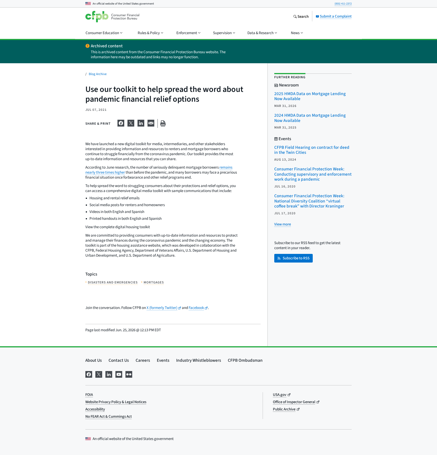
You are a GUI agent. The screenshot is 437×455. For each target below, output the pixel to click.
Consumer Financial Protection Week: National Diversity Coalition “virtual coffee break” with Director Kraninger (309, 201)
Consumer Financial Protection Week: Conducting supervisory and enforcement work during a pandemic (313, 174)
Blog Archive (98, 74)
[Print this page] (163, 123)
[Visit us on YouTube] (118, 373)
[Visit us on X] (98, 373)
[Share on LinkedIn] (140, 122)
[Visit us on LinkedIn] (108, 373)
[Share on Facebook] (120, 122)
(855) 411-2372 (343, 3)
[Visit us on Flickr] (128, 373)
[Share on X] (130, 122)
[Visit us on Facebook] (88, 373)
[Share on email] (150, 122)
